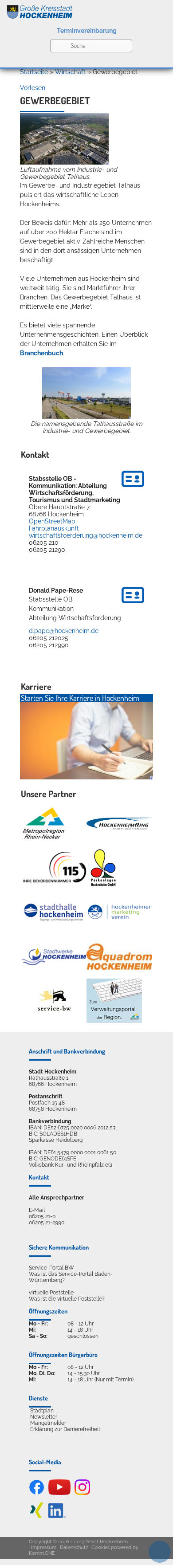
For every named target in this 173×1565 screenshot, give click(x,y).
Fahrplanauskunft (54, 528)
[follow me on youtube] (59, 1493)
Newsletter (43, 1417)
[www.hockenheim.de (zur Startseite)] (86, 10)
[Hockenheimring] (119, 824)
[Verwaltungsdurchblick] (114, 1001)
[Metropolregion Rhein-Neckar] (43, 823)
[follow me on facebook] (36, 1493)
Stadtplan (42, 1411)
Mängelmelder (48, 1423)
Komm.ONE (42, 1553)
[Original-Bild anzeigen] (64, 162)
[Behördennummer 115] (54, 868)
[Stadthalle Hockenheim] (54, 912)
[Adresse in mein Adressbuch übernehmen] (133, 488)
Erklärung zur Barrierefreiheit (65, 1429)
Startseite (34, 71)
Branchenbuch (41, 353)
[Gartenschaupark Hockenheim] (102, 867)
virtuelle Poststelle (51, 1293)
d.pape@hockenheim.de (63, 630)
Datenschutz (74, 1547)
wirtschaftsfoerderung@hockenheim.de (85, 535)
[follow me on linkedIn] (57, 1516)
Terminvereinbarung (87, 30)
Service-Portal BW (51, 1268)
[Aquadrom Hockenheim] (119, 957)
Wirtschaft (70, 71)
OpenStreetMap (52, 521)
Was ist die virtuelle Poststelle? (67, 1299)
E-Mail (37, 1210)
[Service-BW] (54, 1000)
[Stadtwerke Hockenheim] (54, 956)
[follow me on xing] (36, 1516)
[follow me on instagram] (82, 1493)
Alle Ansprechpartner (56, 1198)
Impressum (43, 1547)
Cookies (100, 1547)
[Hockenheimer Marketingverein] (119, 912)
